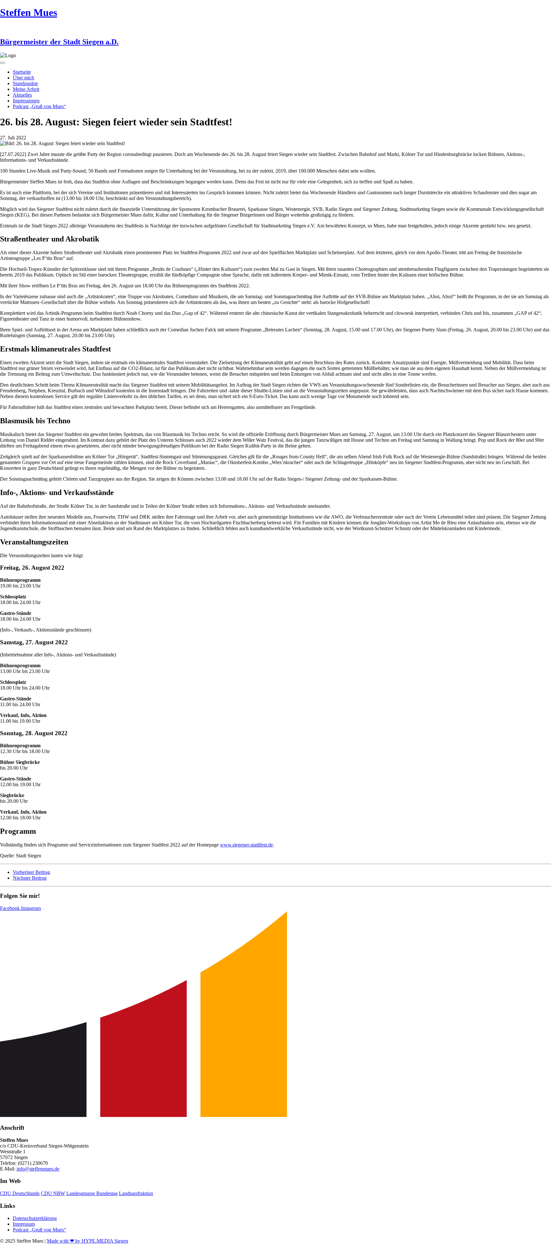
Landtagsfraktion (136, 1193)
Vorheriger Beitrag (31, 872)
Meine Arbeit (26, 89)
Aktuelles (22, 95)
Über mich (23, 77)
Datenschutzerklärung (35, 1218)
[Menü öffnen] (2, 63)
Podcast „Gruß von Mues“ (39, 106)
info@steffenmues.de (38, 1168)
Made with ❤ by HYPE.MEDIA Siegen (87, 1241)
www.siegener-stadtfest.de (246, 844)
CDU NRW (53, 1193)
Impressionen (26, 100)
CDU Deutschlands (20, 1193)
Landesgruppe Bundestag (92, 1193)
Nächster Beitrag (30, 878)
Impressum (24, 1224)
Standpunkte (25, 83)
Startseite (22, 72)
